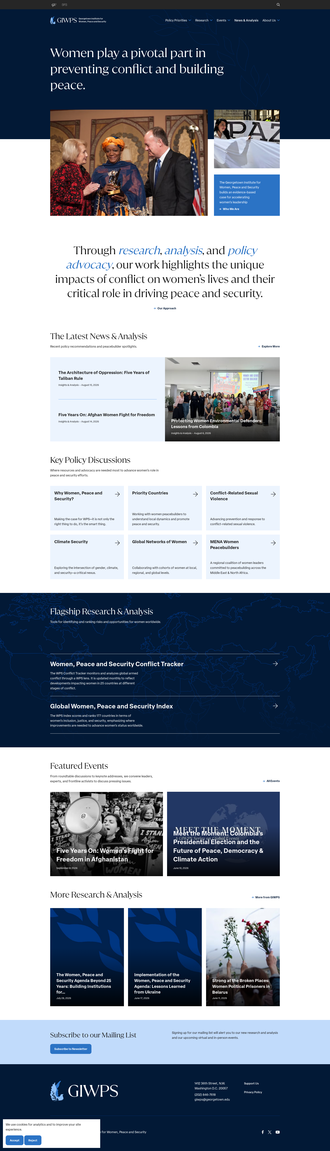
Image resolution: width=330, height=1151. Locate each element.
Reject (32, 1140)
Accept (14, 1140)
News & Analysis (246, 20)
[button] (276, 4)
